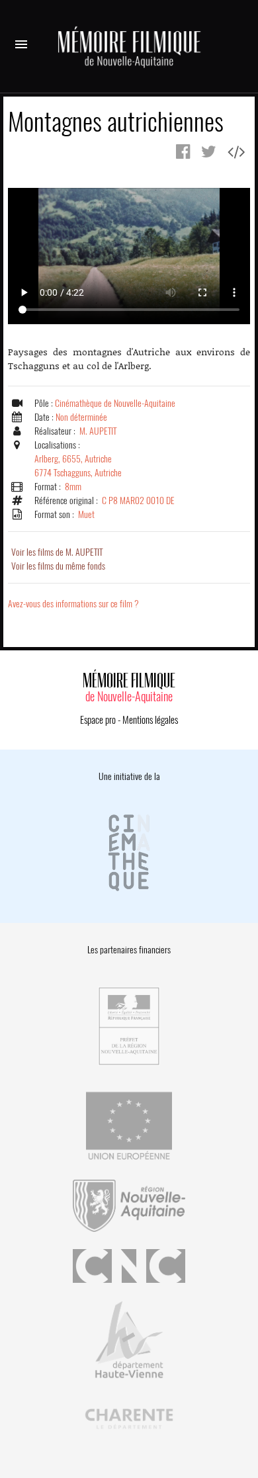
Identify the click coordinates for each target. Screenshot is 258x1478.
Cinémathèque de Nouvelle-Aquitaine (115, 403)
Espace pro (98, 719)
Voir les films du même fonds (58, 566)
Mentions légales (150, 719)
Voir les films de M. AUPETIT (57, 552)
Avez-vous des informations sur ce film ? (73, 603)
